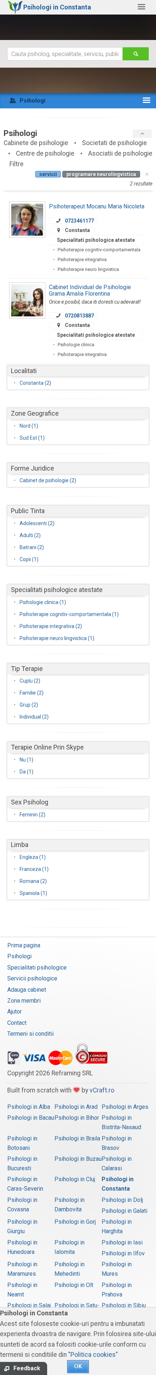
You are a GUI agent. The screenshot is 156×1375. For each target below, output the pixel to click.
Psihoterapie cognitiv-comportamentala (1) (69, 614)
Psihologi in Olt (73, 1285)
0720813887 (79, 316)
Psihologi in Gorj (75, 1221)
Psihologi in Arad (76, 1106)
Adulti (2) (30, 535)
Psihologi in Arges (125, 1106)
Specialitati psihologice (37, 967)
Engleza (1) (33, 857)
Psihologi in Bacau (30, 1117)
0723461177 (79, 221)
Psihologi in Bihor (76, 1117)
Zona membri (24, 1000)
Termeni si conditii (30, 1033)
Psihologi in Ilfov (123, 1253)
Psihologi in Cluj (74, 1179)
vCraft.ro (102, 1090)
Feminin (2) (32, 815)
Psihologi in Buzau (78, 1158)
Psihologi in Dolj (122, 1199)
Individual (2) (34, 717)
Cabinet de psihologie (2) (48, 480)
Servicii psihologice (32, 978)
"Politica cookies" (93, 1354)
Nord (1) (29, 426)
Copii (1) (29, 559)
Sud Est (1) (32, 438)
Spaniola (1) (33, 893)
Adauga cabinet (26, 989)
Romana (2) (33, 881)
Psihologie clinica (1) (43, 602)
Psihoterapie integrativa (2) (51, 626)
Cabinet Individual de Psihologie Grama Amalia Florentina (90, 290)
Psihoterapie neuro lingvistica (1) (57, 638)
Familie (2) (32, 693)
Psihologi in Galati (124, 1210)
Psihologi (19, 956)
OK (78, 1366)
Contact (16, 1022)
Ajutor (14, 1011)
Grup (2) (29, 705)
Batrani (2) (32, 547)
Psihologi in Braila (77, 1138)
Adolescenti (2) (37, 523)
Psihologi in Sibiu (124, 1305)
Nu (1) (26, 760)
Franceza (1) (34, 869)
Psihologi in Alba (28, 1106)
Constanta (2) (35, 383)
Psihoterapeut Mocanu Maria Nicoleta (96, 206)
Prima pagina (23, 945)
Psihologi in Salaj (29, 1305)
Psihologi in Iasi (122, 1242)
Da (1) (26, 772)
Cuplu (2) (30, 681)
